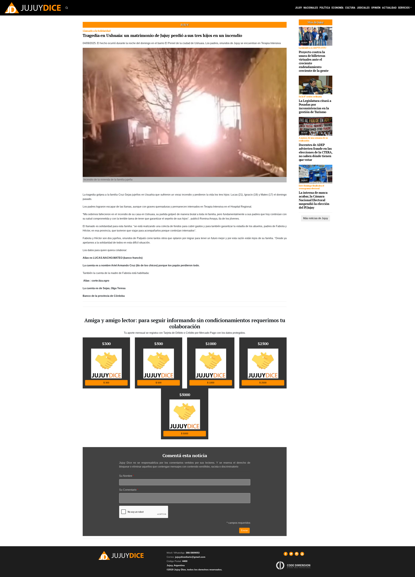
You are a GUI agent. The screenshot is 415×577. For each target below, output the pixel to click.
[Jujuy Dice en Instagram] (297, 554)
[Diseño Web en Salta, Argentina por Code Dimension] (293, 565)
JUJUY (298, 7)
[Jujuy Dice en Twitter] (291, 554)
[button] (66, 8)
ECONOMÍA (338, 7)
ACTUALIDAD (389, 7)
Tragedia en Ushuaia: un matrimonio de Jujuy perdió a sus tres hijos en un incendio (162, 35)
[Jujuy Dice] (33, 7)
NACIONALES (310, 7)
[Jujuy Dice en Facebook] (286, 554)
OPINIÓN (375, 7)
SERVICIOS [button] (404, 7)
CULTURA (350, 7)
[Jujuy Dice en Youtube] (302, 554)
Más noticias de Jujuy (315, 218)
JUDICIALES (363, 7)
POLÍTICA (325, 7)
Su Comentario (127, 489)
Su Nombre (125, 475)
